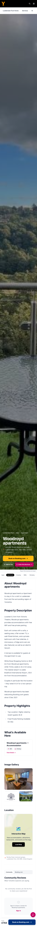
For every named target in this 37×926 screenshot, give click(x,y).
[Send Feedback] (33, 914)
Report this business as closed (28, 571)
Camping (18, 575)
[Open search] (29, 3)
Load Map (18, 844)
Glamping (32, 575)
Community (9, 872)
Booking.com (19, 872)
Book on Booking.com (17, 558)
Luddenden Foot (8, 533)
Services (25, 11)
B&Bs (25, 575)
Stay (17, 533)
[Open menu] (34, 3)
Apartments (10, 575)
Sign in (18, 911)
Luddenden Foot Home (10, 11)
